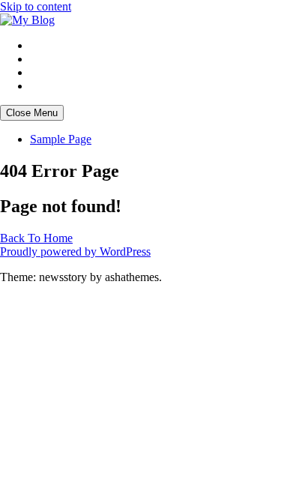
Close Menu (32, 112)
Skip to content (35, 6)
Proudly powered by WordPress (75, 251)
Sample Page (60, 139)
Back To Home (36, 238)
